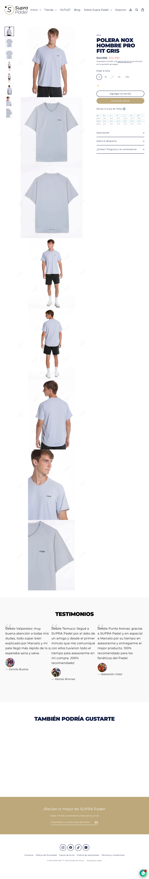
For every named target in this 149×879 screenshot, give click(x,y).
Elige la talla (103, 71)
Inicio (34, 9)
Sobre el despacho (107, 141)
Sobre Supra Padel (96, 9)
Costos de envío (67, 855)
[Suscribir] (96, 822)
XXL (127, 77)
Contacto (29, 855)
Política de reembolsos (88, 855)
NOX (99, 35)
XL (119, 77)
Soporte (120, 9)
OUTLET (65, 9)
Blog (77, 9)
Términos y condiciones (113, 855)
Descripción (103, 132)
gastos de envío (125, 61)
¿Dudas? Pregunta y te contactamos (117, 149)
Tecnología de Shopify (94, 860)
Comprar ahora (120, 101)
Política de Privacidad (46, 855)
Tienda (49, 9)
